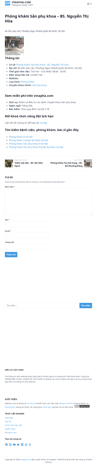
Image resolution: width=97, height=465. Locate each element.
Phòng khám (27, 81)
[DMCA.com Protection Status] (82, 407)
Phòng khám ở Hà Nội (21, 136)
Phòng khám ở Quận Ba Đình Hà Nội (28, 140)
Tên (7, 220)
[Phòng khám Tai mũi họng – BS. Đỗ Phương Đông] (88, 163)
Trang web (9, 242)
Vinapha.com (21, 2)
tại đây (43, 122)
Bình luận (10, 187)
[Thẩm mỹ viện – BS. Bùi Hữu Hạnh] (9, 163)
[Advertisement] (48, 281)
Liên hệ (8, 421)
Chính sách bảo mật (13, 425)
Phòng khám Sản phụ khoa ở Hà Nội (28, 143)
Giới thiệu (9, 418)
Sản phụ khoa (39, 85)
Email (8, 231)
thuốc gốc (47, 407)
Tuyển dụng (10, 429)
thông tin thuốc (65, 403)
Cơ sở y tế (31, 403)
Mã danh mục (11, 432)
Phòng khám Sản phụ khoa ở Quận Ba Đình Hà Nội (36, 147)
